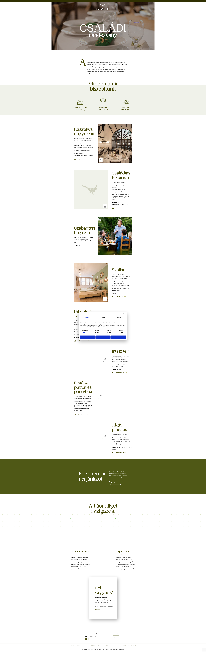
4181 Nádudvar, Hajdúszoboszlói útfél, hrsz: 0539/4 (99, 633)
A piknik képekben (81, 414)
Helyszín (72, 9)
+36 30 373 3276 (93, 634)
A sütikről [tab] (119, 317)
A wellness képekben (81, 340)
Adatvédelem (99, 645)
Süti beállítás (106, 645)
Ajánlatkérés (132, 9)
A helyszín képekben (119, 452)
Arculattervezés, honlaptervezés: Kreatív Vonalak (127, 645)
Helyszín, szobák (126, 637)
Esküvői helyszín (116, 633)
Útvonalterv (97, 609)
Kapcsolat (133, 635)
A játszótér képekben (119, 372)
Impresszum (92, 645)
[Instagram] (88, 639)
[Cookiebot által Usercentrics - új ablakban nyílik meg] (121, 314)
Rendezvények (84, 9)
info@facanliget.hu (93, 636)
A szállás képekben (119, 296)
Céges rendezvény (116, 637)
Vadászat (124, 633)
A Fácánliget (121, 9)
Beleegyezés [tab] (86, 317)
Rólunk (132, 633)
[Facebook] (86, 639)
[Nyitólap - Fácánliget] (103, 7)
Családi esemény (116, 635)
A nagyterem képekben (82, 158)
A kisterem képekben (119, 207)
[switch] (96, 332)
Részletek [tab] (103, 317)
